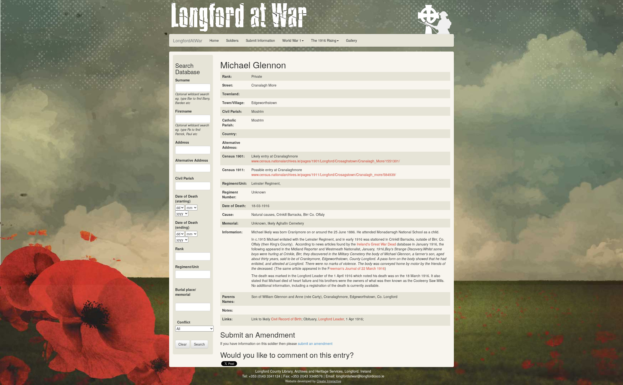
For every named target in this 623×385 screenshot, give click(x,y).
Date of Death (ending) (186, 225)
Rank (179, 248)
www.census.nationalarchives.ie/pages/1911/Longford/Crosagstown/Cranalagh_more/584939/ (323, 174)
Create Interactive (329, 381)
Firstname (183, 111)
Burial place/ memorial (185, 292)
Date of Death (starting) (186, 198)
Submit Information (260, 40)
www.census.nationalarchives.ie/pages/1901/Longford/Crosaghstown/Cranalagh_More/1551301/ (325, 160)
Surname (182, 80)
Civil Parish (184, 178)
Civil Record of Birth (286, 318)
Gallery (351, 40)
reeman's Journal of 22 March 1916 (357, 268)
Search (199, 344)
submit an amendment (315, 343)
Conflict (183, 322)
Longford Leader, (331, 318)
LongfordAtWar (187, 40)
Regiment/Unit (187, 266)
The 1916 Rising (323, 40)
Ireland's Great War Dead (376, 244)
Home (214, 40)
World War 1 (291, 40)
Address (182, 142)
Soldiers (232, 40)
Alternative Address (191, 160)
